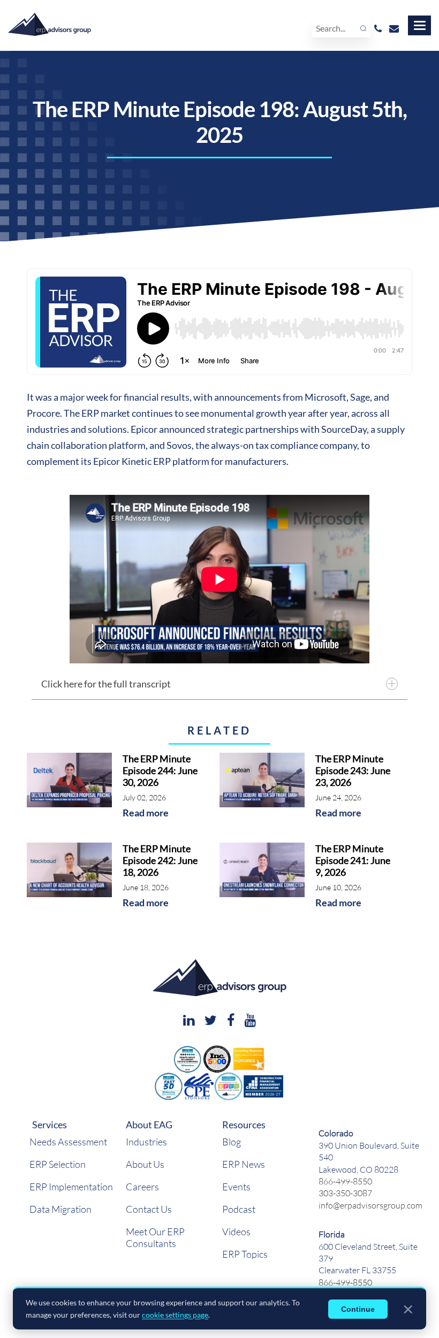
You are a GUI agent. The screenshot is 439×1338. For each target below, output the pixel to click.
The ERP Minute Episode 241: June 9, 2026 (352, 860)
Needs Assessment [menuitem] (68, 1142)
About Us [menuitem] (145, 1164)
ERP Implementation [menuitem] (71, 1186)
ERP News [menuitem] (243, 1164)
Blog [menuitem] (231, 1142)
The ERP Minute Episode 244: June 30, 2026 (160, 770)
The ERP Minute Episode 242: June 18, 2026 (160, 860)
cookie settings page (175, 1314)
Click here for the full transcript (106, 684)
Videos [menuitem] (236, 1231)
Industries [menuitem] (146, 1142)
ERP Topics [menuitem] (245, 1254)
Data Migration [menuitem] (60, 1209)
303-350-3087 (345, 1193)
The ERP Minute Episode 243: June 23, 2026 (352, 770)
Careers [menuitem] (142, 1186)
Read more (146, 813)
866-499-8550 (345, 1181)
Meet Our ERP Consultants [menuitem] (155, 1237)
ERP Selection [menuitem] (57, 1164)
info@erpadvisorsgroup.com (370, 1205)
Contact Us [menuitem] (149, 1209)
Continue (358, 1309)
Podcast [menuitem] (238, 1209)
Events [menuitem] (236, 1186)
